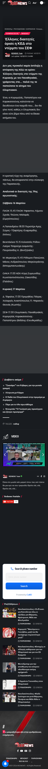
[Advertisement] (24, 148)
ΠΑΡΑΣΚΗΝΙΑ (25, 624)
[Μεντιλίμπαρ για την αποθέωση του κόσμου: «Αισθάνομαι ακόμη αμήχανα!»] (9, 667)
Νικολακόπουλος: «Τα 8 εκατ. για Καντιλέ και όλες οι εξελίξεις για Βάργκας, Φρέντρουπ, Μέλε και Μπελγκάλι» (31, 614)
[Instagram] (44, 476)
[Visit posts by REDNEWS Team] (7, 55)
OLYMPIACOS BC (12, 33)
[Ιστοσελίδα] (38, 476)
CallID (29, 595)
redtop (16, 424)
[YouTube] (22, 751)
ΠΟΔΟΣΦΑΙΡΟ (25, 676)
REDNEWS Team (17, 53)
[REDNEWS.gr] (17, 3)
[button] (5, 3)
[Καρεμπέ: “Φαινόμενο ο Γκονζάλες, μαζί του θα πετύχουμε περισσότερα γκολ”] (9, 633)
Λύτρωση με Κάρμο (14, 392)
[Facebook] (41, 476)
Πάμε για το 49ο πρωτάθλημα (19, 404)
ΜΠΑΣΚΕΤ (25, 33)
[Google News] (26, 751)
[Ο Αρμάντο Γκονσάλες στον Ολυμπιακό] (9, 685)
